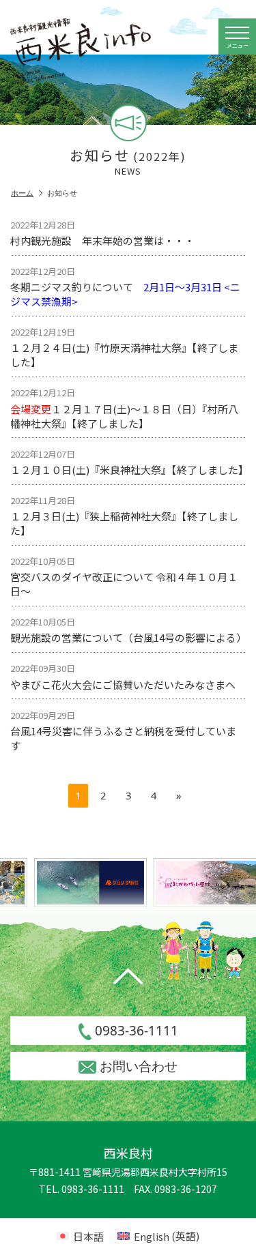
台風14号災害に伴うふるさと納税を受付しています (123, 730)
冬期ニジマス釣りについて (125, 286)
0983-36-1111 (136, 1031)
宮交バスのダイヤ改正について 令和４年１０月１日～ (124, 576)
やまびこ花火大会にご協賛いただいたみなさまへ (123, 676)
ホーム (22, 193)
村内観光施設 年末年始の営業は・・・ (102, 233)
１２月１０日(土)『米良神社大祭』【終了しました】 (128, 462)
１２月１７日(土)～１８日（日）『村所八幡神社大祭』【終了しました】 (124, 408)
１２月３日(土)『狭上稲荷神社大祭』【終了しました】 (124, 515)
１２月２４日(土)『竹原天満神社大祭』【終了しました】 (124, 347)
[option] (88, 882)
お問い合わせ (138, 1066)
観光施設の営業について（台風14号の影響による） (128, 630)
